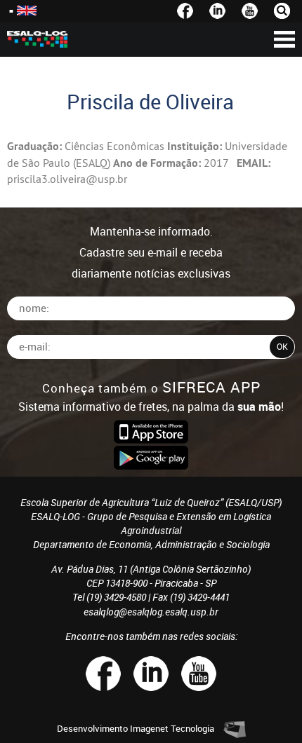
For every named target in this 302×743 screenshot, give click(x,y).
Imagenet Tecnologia (172, 728)
